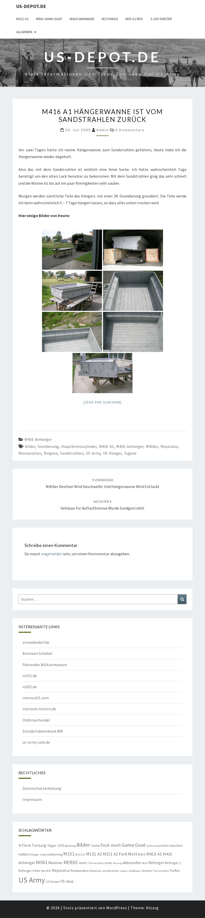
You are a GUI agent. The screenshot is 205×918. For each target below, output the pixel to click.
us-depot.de (31, 6)
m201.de (29, 686)
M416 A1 (106, 446)
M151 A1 (80, 854)
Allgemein (24, 32)
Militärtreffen (132, 863)
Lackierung (54, 854)
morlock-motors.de (39, 708)
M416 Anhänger (82, 19)
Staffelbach (134, 871)
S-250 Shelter (161, 19)
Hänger (34, 854)
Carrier (95, 845)
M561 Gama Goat (49, 19)
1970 (60, 845)
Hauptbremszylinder (78, 446)
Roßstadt (95, 871)
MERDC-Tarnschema (91, 863)
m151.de (29, 675)
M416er (152, 446)
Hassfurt (176, 845)
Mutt (145, 863)
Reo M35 (46, 871)
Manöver (55, 862)
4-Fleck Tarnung (32, 845)
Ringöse (51, 453)
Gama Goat (134, 845)
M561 (42, 862)
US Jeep (67, 881)
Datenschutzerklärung (41, 788)
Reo (37, 871)
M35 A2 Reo (134, 19)
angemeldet (51, 553)
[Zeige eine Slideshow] (103, 402)
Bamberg (70, 846)
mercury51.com (35, 697)
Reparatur (169, 446)
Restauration (29, 453)
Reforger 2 (173, 863)
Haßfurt (23, 854)
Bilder (30, 446)
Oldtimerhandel (36, 720)
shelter (124, 871)
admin (102, 130)
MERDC (71, 862)
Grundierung (48, 446)
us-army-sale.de (36, 742)
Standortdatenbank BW (42, 731)
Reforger (156, 862)
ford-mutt (110, 845)
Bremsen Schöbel (37, 653)
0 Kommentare (129, 130)
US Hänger (112, 453)
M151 (68, 854)
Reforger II (26, 870)
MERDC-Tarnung (113, 863)
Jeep (43, 854)
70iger (51, 845)
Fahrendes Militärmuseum (44, 664)
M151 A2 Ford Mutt (120, 854)
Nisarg (152, 907)
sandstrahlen (71, 453)
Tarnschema (161, 871)
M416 (142, 854)
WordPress (116, 907)
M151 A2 (22, 19)
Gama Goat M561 (157, 846)
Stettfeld (147, 871)
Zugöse (130, 453)
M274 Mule (110, 19)
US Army (93, 453)
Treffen (175, 870)
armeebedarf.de (35, 642)
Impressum (32, 799)
